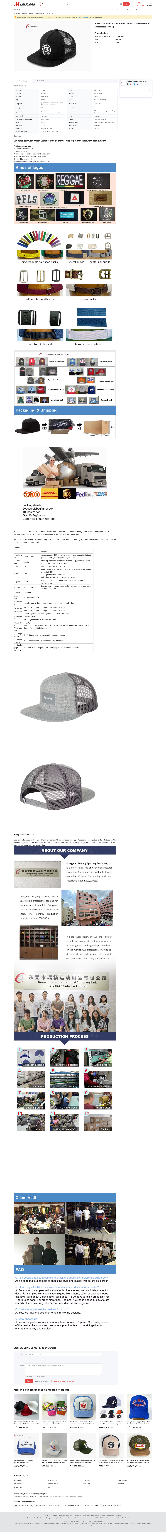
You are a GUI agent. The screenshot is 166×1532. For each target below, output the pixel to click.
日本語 (102, 1518)
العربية (91, 1518)
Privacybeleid (77, 1515)
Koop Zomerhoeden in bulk (111, 1505)
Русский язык (63, 1518)
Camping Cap (18, 1487)
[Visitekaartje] (149, 89)
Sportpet (96, 1505)
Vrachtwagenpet (123, 1480)
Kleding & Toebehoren (27, 13)
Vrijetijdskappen (39, 13)
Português (49, 1518)
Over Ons (47, 1515)
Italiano (71, 1518)
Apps (137, 10)
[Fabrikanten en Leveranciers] (24, 4)
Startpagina (17, 13)
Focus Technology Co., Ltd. (81, 1521)
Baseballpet (17, 1480)
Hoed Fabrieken (40, 1505)
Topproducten (110, 1515)
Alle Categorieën (21, 10)
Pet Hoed (87, 1505)
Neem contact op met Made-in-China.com (94, 1515)
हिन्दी (107, 1518)
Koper (119, 10)
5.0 (128, 84)
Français (56, 1518)
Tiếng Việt (125, 1518)
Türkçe (118, 1518)
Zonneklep (121, 1484)
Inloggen (149, 5)
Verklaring (54, 1515)
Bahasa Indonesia (134, 1518)
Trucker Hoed (49, 13)
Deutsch (77, 1518)
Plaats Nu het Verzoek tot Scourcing (62, 1381)
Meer (15, 1509)
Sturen (29, 1381)
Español (42, 1518)
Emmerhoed (86, 1480)
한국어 (96, 1518)
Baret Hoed (86, 1484)
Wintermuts (17, 1484)
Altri (49, 1487)
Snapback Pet (52, 1480)
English (36, 1518)
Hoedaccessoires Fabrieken (23, 1505)
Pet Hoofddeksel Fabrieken (73, 1505)
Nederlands (85, 1518)
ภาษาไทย (112, 1518)
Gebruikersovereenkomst (65, 1515)
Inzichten (118, 1515)
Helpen (129, 10)
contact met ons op (83, 17)
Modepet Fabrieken (55, 1505)
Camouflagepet (53, 1484)
